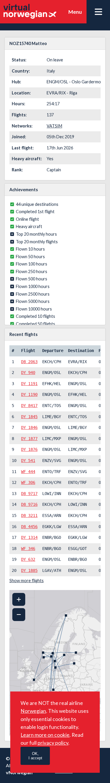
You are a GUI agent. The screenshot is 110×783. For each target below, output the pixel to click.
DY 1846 (29, 427)
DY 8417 (29, 405)
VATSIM (54, 125)
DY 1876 (29, 449)
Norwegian (33, 711)
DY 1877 (29, 438)
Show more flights (26, 580)
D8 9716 (29, 504)
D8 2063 (29, 361)
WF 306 (28, 482)
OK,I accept (35, 755)
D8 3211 (29, 515)
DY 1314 (29, 537)
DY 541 (28, 460)
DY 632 (28, 559)
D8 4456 (29, 526)
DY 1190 (29, 394)
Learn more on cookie (45, 735)
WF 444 (28, 471)
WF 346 (28, 548)
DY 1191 (29, 383)
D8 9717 (29, 493)
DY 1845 (29, 416)
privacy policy (53, 743)
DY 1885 (29, 570)
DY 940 (28, 372)
